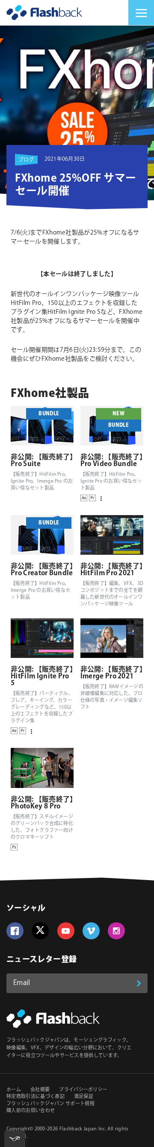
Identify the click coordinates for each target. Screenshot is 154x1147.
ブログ (26, 159)
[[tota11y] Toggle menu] (14, 1138)
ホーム (13, 1089)
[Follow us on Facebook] (15, 930)
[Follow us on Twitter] (40, 930)
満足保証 (83, 1096)
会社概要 (40, 1089)
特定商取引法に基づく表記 (35, 1096)
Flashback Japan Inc (82, 1129)
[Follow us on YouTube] (65, 930)
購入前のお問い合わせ (30, 1110)
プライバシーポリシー (83, 1089)
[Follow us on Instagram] (116, 930)
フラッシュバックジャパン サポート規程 (50, 1104)
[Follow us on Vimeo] (91, 930)
